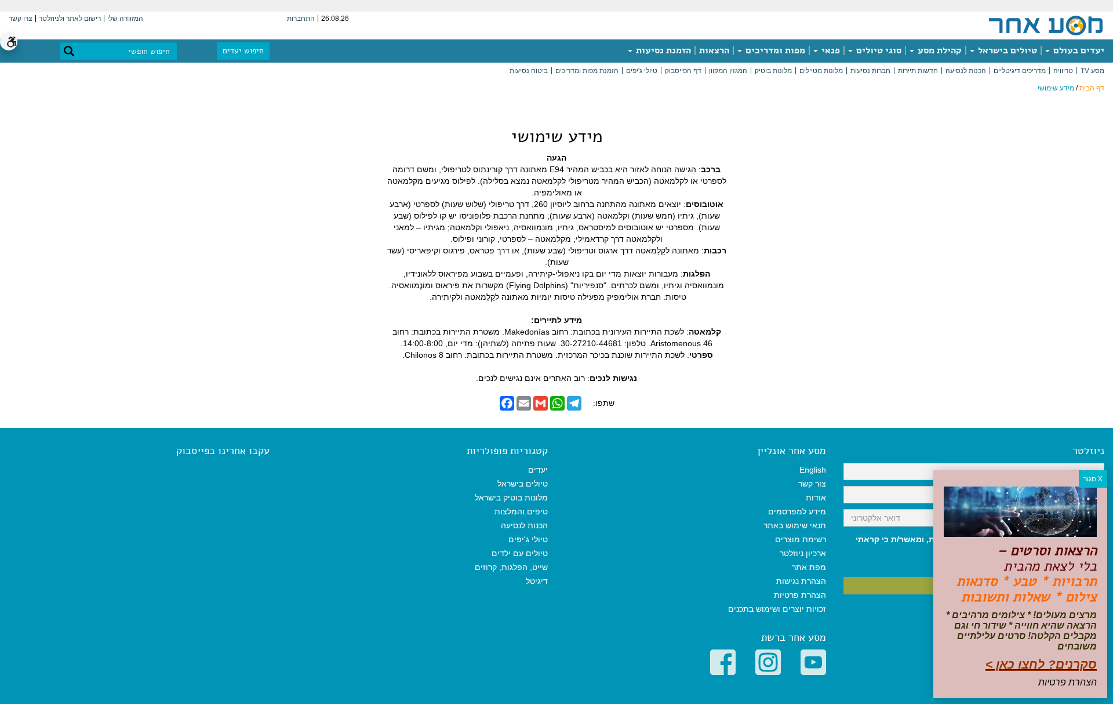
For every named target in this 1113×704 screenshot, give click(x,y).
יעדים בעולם (1077, 50)
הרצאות (714, 50)
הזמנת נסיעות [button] (662, 50)
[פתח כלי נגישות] (8, 41)
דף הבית (1091, 88)
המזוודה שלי (125, 18)
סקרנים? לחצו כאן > (1041, 664)
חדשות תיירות (918, 70)
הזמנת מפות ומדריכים (587, 70)
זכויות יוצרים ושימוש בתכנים (777, 609)
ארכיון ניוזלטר (803, 553)
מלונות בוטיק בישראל (511, 497)
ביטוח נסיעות (529, 70)
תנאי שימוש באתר (794, 525)
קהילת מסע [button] (938, 50)
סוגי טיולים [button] (877, 50)
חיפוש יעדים (243, 50)
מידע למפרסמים (797, 511)
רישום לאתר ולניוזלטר (70, 18)
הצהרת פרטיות (800, 595)
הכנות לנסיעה (965, 70)
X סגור (1093, 479)
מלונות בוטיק (773, 70)
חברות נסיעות (870, 70)
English (812, 469)
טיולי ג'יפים (641, 70)
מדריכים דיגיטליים (1020, 70)
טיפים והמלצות (521, 511)
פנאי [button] (829, 50)
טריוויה (1063, 70)
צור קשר (812, 483)
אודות (816, 497)
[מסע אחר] (1045, 25)
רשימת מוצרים (800, 539)
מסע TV (1092, 70)
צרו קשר (20, 18)
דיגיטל (537, 581)
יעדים (538, 469)
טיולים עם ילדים (520, 553)
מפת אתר (809, 567)
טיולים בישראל (1006, 50)
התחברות (301, 18)
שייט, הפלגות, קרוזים (511, 567)
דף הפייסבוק (683, 70)
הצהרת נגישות (801, 581)
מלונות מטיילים (821, 70)
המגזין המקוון (728, 70)
